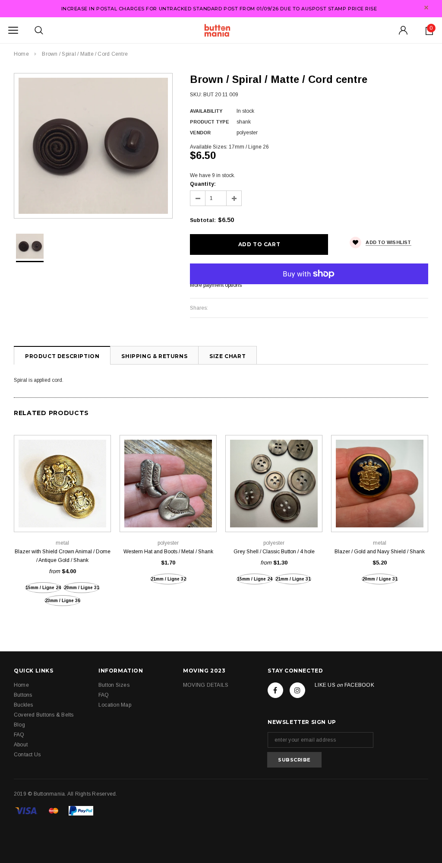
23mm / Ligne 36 (62, 600)
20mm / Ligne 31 (81, 587)
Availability (206, 111)
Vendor (200, 132)
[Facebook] (275, 690)
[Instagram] (297, 690)
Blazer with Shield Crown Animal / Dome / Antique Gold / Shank (62, 556)
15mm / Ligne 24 (43, 587)
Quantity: (203, 184)
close (426, 8)
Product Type (209, 121)
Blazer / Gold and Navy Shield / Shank (380, 552)
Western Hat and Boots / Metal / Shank (168, 552)
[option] (93, 146)
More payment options (216, 285)
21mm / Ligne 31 (293, 579)
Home (21, 54)
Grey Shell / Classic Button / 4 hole (274, 552)
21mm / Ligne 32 (168, 579)
